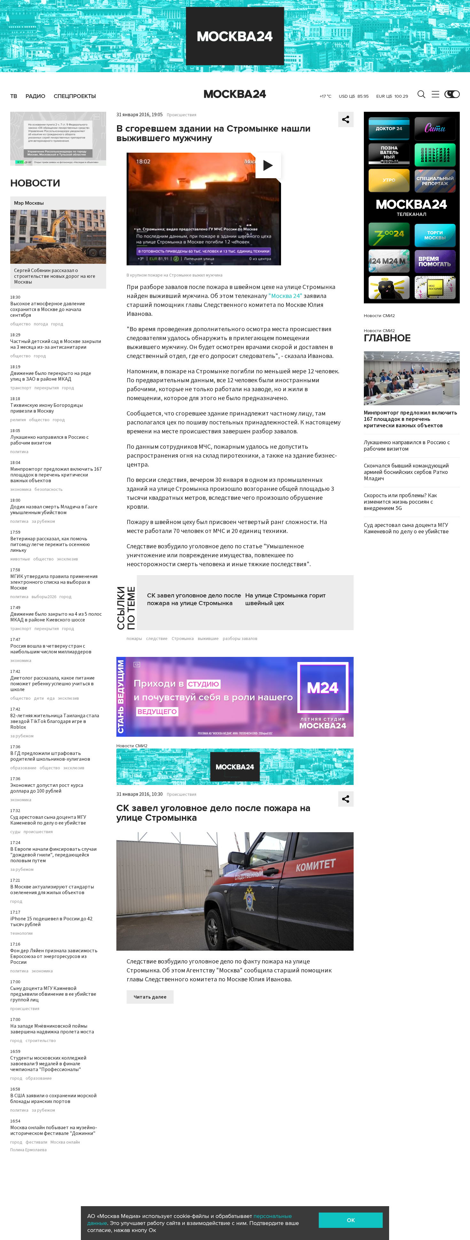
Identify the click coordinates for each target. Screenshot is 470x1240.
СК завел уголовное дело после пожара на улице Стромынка (194, 599)
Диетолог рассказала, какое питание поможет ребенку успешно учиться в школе (52, 683)
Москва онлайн (65, 1142)
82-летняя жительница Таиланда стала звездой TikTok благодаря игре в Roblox (54, 721)
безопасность (49, 489)
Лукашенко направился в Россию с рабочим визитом (49, 440)
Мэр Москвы (29, 203)
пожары (134, 638)
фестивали (36, 1142)
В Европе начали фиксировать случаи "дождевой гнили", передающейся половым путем (53, 855)
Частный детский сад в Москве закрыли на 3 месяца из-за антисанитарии (55, 344)
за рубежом (43, 521)
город (57, 324)
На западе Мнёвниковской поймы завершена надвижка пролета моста (52, 1029)
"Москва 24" (285, 296)
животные (20, 559)
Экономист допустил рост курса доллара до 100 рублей (46, 788)
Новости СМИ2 (131, 746)
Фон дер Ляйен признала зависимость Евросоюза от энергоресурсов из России (54, 956)
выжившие (208, 638)
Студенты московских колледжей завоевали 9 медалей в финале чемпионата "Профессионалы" (48, 1063)
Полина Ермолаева (28, 1150)
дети (39, 698)
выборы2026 (44, 597)
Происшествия (181, 115)
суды (15, 832)
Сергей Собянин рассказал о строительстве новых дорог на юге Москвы (54, 276)
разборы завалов (240, 638)
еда (51, 698)
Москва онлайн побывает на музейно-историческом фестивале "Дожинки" (53, 1130)
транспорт (20, 388)
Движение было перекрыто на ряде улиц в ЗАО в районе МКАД (50, 376)
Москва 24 (235, 94)
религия (18, 420)
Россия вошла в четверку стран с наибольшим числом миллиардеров (50, 649)
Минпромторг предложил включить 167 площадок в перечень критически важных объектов (56, 475)
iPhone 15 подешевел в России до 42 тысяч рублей (51, 921)
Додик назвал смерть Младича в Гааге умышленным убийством (54, 509)
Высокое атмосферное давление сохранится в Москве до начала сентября (47, 309)
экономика (20, 489)
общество (20, 324)
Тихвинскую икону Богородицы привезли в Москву (46, 408)
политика (19, 452)
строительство (41, 1040)
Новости (35, 183)
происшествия (38, 832)
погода (41, 324)
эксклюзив (67, 559)
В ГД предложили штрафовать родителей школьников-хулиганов (50, 756)
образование (23, 768)
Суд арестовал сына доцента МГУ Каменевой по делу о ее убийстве (48, 820)
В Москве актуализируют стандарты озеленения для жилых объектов (52, 889)
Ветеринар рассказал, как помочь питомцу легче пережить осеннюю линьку (50, 544)
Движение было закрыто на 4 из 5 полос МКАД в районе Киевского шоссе (56, 617)
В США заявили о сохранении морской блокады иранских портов (53, 1098)
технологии (21, 933)
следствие (157, 638)
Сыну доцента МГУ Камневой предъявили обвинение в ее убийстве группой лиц (53, 994)
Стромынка (183, 638)
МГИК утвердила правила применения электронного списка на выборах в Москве (54, 582)
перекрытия (47, 388)
